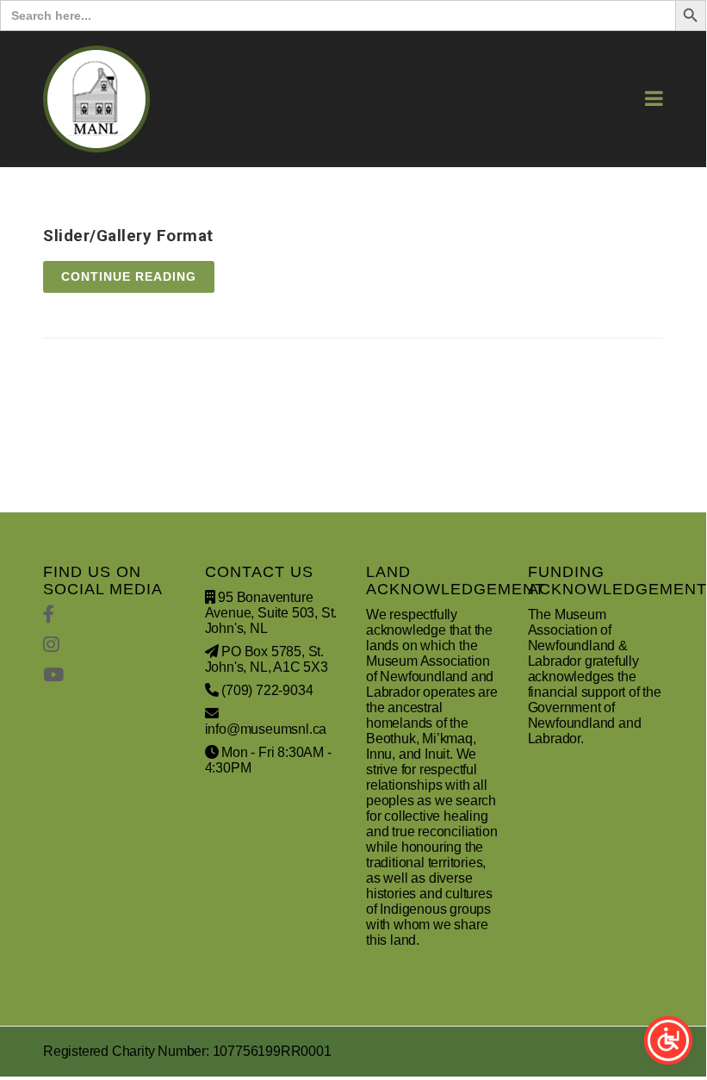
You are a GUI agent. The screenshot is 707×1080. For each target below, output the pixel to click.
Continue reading (128, 276)
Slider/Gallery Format (128, 235)
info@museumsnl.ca (266, 729)
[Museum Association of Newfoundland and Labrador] (96, 99)
